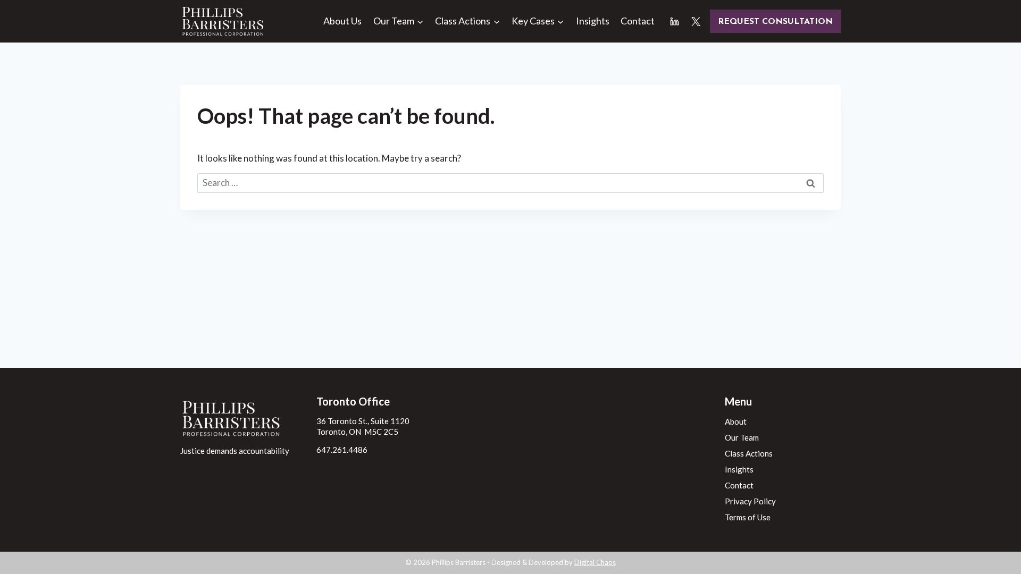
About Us (342, 21)
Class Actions (749, 453)
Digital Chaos (595, 562)
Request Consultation (775, 22)
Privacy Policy (750, 501)
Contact (638, 21)
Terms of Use (748, 517)
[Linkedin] (675, 21)
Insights (592, 21)
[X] (696, 21)
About (736, 421)
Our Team (742, 437)
